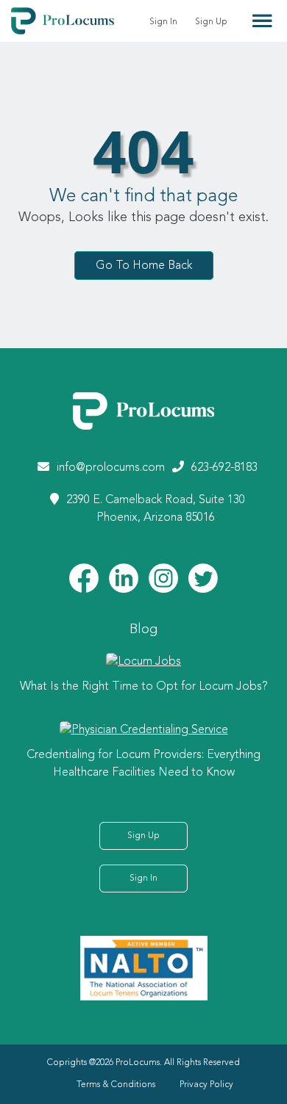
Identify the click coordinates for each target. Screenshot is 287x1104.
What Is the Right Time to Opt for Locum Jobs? (144, 687)
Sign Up (211, 22)
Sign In (163, 22)
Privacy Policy (206, 1084)
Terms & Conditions (116, 1084)
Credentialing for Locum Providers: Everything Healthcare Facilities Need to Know (143, 764)
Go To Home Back (144, 266)
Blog (143, 629)
